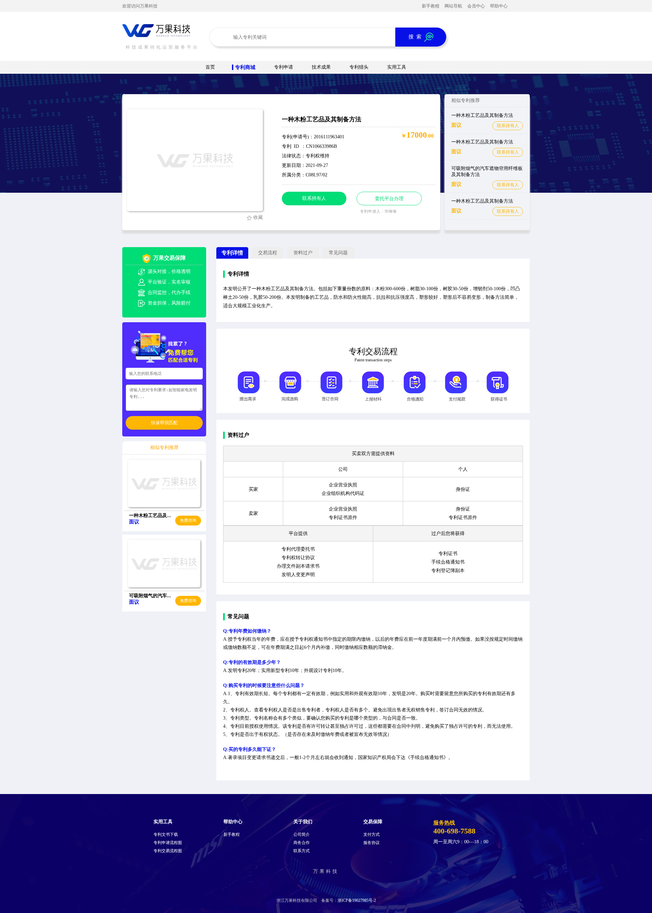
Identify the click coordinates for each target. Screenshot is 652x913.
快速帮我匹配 (164, 422)
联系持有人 (508, 125)
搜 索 (416, 36)
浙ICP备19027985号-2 (357, 900)
